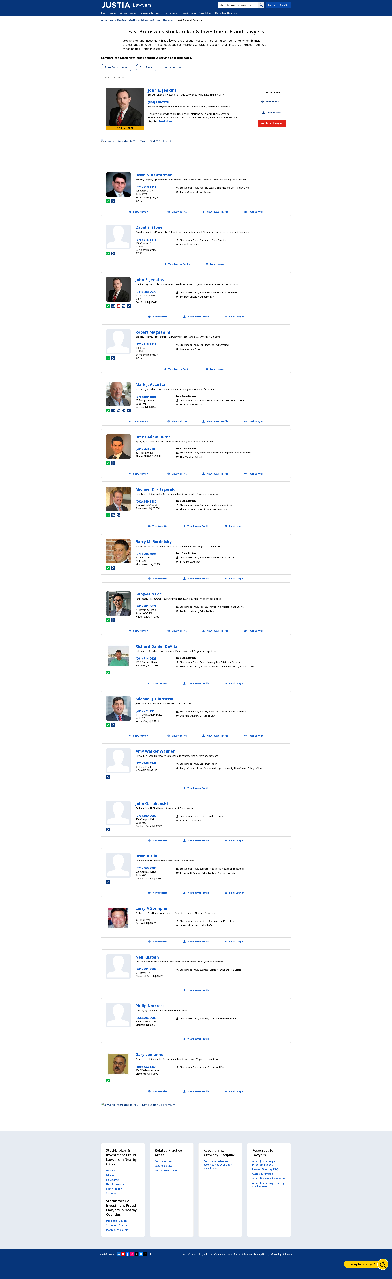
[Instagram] (132, 1254)
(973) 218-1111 (146, 187)
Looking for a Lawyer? (361, 1264)
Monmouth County (117, 1230)
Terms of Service (243, 1254)
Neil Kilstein (147, 957)
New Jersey (169, 20)
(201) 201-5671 (146, 606)
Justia (104, 20)
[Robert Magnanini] (118, 341)
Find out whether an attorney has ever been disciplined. (218, 1165)
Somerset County (116, 1225)
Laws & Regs (188, 13)
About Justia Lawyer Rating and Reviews (268, 1184)
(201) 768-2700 (146, 449)
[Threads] (136, 1254)
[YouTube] (123, 1254)
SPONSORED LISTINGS (115, 77)
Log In (271, 5)
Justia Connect (189, 1254)
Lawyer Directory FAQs (265, 1169)
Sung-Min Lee (149, 593)
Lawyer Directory (118, 20)
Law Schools (169, 13)
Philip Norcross (150, 1005)
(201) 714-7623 (146, 658)
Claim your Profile (262, 1173)
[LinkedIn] (119, 1254)
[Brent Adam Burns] (118, 446)
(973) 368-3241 (146, 763)
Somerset (112, 1193)
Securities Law (163, 1166)
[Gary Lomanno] (118, 1064)
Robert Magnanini (153, 332)
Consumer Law (163, 1161)
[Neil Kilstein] (118, 966)
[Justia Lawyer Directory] (115, 5)
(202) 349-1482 (146, 501)
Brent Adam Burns (153, 436)
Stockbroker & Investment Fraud (144, 20)
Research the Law (149, 13)
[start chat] (382, 1264)
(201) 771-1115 (146, 711)
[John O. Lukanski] (118, 813)
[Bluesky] (141, 1254)
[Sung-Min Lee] (118, 603)
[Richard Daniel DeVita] (118, 656)
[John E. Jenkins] (118, 289)
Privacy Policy (261, 1254)
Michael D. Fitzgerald (156, 489)
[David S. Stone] (118, 237)
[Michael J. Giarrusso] (118, 708)
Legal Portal (205, 1254)
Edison (110, 1175)
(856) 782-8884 (146, 1066)
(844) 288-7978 (158, 102)
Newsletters (205, 13)
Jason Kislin (146, 855)
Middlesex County (117, 1220)
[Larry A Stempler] (118, 918)
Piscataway (112, 1179)
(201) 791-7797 (146, 969)
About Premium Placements (268, 1178)
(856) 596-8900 (146, 1018)
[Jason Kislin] (118, 865)
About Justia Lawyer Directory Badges (264, 1163)
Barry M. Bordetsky (154, 541)
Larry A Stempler (152, 908)
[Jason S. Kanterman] (118, 184)
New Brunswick (115, 1184)
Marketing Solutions (226, 13)
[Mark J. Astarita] (118, 394)
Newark (110, 1170)
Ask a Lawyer (128, 13)
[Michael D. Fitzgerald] (118, 499)
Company (219, 1254)
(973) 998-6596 (146, 554)
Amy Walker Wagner (155, 751)
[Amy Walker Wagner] (118, 760)
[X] (145, 1254)
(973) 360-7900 (146, 816)
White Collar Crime (166, 1170)
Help (229, 1254)
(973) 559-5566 (146, 396)
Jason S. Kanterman (154, 175)
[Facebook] (127, 1254)
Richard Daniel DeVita (156, 646)
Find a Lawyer (109, 13)
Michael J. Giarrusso (154, 698)
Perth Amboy (114, 1188)
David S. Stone (149, 227)
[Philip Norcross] (118, 1015)
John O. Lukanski (152, 803)
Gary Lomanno (149, 1054)
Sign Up (284, 5)
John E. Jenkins (162, 90)
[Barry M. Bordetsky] (118, 551)
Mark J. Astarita (150, 384)
